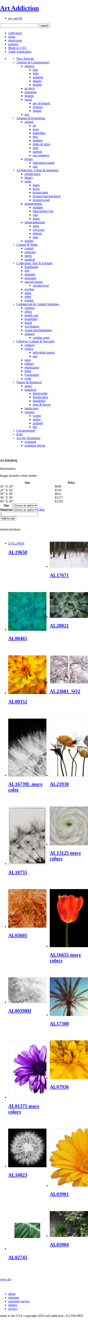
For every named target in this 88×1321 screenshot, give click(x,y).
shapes (37, 81)
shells (28, 256)
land (35, 148)
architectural (32, 174)
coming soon (41, 337)
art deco (30, 88)
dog (35, 136)
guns (28, 360)
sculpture (30, 442)
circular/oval (41, 285)
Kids (19, 434)
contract (30, 308)
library (29, 177)
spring (37, 419)
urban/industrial (35, 222)
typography (32, 375)
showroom (15, 40)
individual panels (44, 163)
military (29, 363)
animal (37, 110)
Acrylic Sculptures (28, 438)
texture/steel (40, 192)
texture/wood (41, 200)
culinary (30, 345)
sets (35, 166)
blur (35, 70)
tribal (28, 371)
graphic (29, 96)
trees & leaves (42, 404)
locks (36, 189)
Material (6, 509)
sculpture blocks (35, 445)
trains (36, 218)
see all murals (41, 103)
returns (12, 1305)
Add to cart (8, 518)
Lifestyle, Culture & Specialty (35, 341)
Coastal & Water (27, 244)
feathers (38, 140)
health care (31, 315)
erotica (29, 349)
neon (36, 226)
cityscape (39, 229)
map (35, 237)
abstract (29, 66)
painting (38, 77)
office (28, 311)
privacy (13, 1308)
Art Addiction (19, 8)
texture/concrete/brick (47, 196)
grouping (30, 278)
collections (15, 33)
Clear (41, 509)
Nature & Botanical (29, 382)
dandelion (39, 401)
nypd (28, 378)
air (34, 125)
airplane (38, 207)
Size (6, 505)
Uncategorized (25, 430)
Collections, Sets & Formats (34, 263)
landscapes (31, 408)
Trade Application (19, 51)
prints (11, 36)
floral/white (40, 393)
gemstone (31, 92)
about (11, 1294)
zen (27, 114)
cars (35, 215)
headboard (31, 267)
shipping (13, 1297)
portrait (37, 151)
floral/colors (40, 397)
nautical (30, 259)
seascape (30, 252)
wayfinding (32, 326)
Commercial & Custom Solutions (37, 304)
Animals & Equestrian (30, 118)
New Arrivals (25, 58)
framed (29, 300)
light (35, 73)
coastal (29, 248)
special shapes (34, 282)
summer (38, 423)
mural (28, 99)
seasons (29, 412)
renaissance (32, 367)
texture (37, 84)
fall (35, 427)
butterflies (39, 133)
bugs (36, 129)
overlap (29, 289)
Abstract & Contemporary (33, 62)
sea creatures (41, 155)
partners (13, 44)
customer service (19, 1301)
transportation (33, 203)
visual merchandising (38, 330)
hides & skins (41, 144)
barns (36, 185)
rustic (28, 181)
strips (28, 293)
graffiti (29, 241)
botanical (30, 389)
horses (29, 159)
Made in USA (17, 48)
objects (37, 233)
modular (30, 274)
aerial (28, 386)
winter (37, 415)
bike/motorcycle (43, 211)
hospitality (31, 319)
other (28, 296)
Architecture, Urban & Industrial (37, 170)
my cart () (15, 18)
